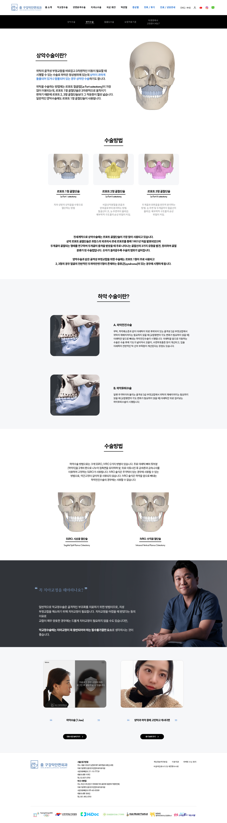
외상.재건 (111, 7)
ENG (182, 7)
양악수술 (71, 22)
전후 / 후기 (149, 7)
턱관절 (124, 7)
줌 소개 (48, 7)
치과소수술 (96, 7)
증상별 (135, 7)
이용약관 (175, 762)
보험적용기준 (130, 22)
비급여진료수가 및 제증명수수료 (166, 766)
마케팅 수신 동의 (189, 762)
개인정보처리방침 (160, 762)
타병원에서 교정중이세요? (153, 22)
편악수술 (90, 22)
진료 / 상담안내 (167, 7)
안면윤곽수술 (79, 7)
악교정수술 (62, 7)
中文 (189, 7)
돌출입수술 (109, 22)
